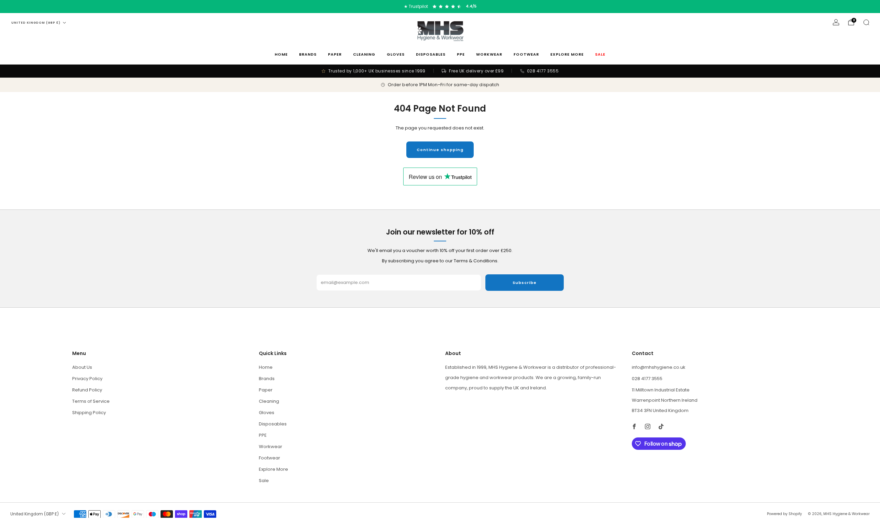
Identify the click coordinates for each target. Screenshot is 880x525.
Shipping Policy (89, 412)
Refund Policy (87, 390)
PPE (461, 54)
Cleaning (364, 54)
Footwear (526, 54)
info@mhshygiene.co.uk (658, 367)
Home (281, 54)
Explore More (567, 54)
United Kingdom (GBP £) (35, 23)
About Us (82, 367)
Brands (308, 54)
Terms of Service (91, 401)
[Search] (866, 22)
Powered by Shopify (784, 513)
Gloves (396, 54)
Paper (335, 54)
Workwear (489, 54)
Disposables (431, 54)
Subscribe (525, 282)
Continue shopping (440, 149)
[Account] (836, 22)
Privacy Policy (87, 378)
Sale (600, 54)
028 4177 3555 (647, 378)
